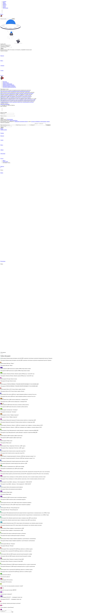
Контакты (5, 81)
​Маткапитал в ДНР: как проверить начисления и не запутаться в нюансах (15, 97)
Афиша (4, 3)
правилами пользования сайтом (21, 121)
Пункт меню (5, 161)
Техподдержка (6, 82)
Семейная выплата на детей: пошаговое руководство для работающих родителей (17, 102)
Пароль (1, 115)
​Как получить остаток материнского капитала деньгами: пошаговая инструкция (16, 93)
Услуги (4, 5)
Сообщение (32, 124)
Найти (13, 18)
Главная (4, 1)
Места (4, 2)
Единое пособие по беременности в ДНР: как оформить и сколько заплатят (15, 95)
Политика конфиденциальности (9, 87)
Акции (4, 6)
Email (1, 113)
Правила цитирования (7, 83)
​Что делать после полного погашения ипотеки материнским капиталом (15, 91)
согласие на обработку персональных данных (40, 121)
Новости (4, 4)
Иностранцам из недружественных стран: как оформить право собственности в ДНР (17, 99)
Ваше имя (2, 124)
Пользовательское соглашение (9, 85)
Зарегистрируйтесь (13, 120)
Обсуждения (5, 7)
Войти (1, 14)
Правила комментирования (8, 84)
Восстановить (10, 119)
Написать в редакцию (4, 104)
